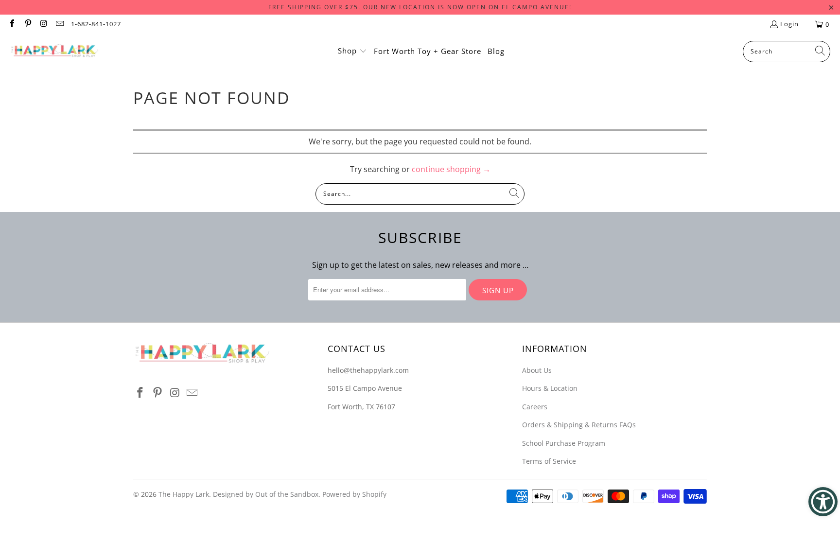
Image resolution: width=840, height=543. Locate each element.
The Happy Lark (183, 494)
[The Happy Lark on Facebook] (11, 24)
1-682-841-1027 (96, 23)
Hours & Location (550, 388)
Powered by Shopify (354, 494)
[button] (352, 51)
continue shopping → (451, 169)
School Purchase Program (563, 443)
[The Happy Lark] (55, 51)
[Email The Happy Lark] (58, 24)
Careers (534, 406)
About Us (537, 370)
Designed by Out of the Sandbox (265, 494)
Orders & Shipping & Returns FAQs (579, 424)
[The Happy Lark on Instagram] (43, 24)
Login (789, 23)
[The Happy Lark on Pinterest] (27, 24)
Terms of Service (549, 461)
